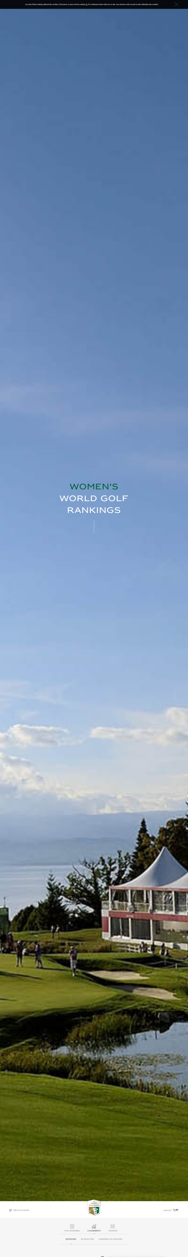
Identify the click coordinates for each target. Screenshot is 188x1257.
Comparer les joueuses (110, 1239)
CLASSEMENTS (94, 1231)
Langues (167, 1210)
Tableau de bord (21, 1210)
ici (87, 4)
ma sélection (87, 1239)
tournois (112, 1231)
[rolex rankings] (94, 1208)
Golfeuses (71, 1239)
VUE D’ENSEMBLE (72, 1231)
